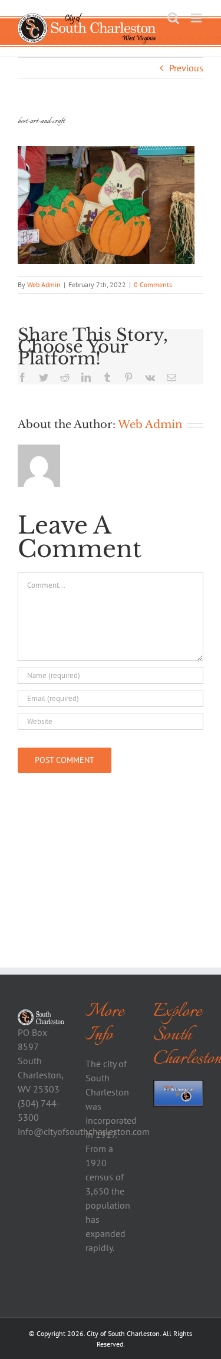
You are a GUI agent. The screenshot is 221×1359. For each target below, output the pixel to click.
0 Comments (153, 284)
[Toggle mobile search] (173, 18)
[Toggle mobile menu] (197, 18)
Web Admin (44, 284)
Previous (186, 68)
